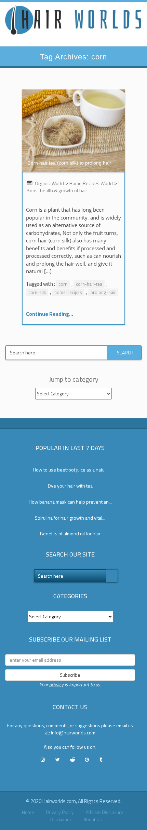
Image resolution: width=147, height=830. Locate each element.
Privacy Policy (60, 812)
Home (28, 812)
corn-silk (37, 292)
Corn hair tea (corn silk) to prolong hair (69, 163)
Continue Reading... (49, 314)
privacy (56, 684)
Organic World (49, 183)
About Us (92, 819)
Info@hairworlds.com (73, 732)
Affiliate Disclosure (104, 812)
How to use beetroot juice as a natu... (70, 469)
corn (62, 284)
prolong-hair (103, 292)
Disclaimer (60, 819)
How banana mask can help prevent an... (70, 501)
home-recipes (68, 292)
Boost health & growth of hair (57, 190)
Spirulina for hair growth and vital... (70, 517)
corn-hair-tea (89, 284)
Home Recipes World (91, 183)
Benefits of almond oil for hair (70, 533)
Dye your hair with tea (70, 485)
